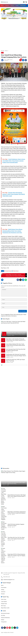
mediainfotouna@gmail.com (8, 579)
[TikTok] (15, 628)
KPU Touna (3, 605)
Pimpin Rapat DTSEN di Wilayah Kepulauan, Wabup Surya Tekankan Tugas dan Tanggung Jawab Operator (16, 555)
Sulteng (2, 589)
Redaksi (5, 59)
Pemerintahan (3, 587)
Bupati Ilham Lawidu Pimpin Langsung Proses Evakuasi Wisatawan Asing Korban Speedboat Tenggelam (17, 512)
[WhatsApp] (26, 280)
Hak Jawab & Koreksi (5, 613)
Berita (2, 52)
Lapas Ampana (4, 601)
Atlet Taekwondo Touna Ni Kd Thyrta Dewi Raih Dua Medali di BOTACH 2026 (15, 350)
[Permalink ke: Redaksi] (2, 60)
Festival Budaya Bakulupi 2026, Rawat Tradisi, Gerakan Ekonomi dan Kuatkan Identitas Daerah (15, 345)
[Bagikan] (26, 60)
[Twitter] (20, 280)
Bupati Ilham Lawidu (5, 607)
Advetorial (3, 591)
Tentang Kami (4, 621)
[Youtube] (10, 628)
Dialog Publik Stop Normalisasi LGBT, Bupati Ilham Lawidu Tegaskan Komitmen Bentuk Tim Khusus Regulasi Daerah (17, 495)
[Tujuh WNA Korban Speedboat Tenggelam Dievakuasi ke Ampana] (4, 525)
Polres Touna (15, 271)
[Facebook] (18, 280)
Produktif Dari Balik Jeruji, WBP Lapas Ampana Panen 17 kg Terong (15, 360)
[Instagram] (7, 628)
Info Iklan (3, 615)
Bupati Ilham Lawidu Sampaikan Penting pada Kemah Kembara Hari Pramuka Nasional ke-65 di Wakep (15, 339)
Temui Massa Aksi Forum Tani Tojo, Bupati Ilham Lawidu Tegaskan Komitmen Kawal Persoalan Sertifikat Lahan (16, 538)
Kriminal (3, 593)
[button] (24, 2)
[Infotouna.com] (4, 2)
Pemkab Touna (8, 271)
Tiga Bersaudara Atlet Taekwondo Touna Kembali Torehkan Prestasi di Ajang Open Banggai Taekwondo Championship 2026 (16, 355)
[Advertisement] (14, 34)
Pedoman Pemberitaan (5, 617)
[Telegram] (23, 280)
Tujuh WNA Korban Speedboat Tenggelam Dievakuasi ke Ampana (16, 525)
